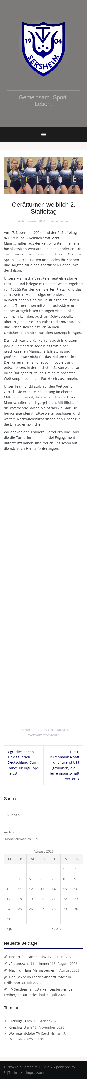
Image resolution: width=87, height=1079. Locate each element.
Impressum (35, 1072)
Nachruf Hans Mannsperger (32, 970)
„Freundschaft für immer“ (30, 963)
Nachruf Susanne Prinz (28, 956)
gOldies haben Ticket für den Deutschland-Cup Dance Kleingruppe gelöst (23, 762)
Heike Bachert (60, 221)
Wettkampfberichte (43, 735)
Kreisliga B (17, 1021)
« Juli (10, 928)
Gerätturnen (58, 729)
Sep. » (56, 928)
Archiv (9, 832)
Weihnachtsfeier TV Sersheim (32, 1033)
